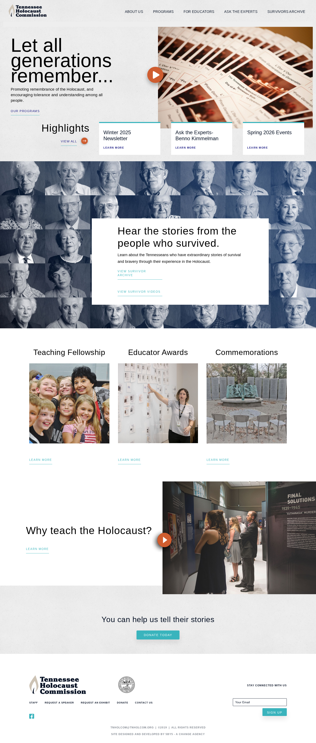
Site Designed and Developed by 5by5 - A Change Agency (158, 734)
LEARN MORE (113, 147)
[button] (274, 712)
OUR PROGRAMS (25, 111)
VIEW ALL (69, 141)
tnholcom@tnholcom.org (132, 727)
